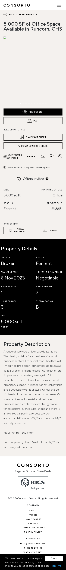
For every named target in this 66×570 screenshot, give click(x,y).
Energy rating (44, 301)
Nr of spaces (8, 286)
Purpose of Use (52, 189)
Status (8, 203)
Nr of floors (9, 301)
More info (56, 565)
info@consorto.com (33, 544)
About (33, 510)
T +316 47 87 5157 (33, 548)
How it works (33, 519)
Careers (33, 523)
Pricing (33, 515)
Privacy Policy (33, 532)
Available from (10, 272)
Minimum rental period (49, 272)
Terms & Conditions (33, 527)
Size (6, 189)
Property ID (54, 203)
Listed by (6, 257)
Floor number (44, 286)
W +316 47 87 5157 (33, 552)
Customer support (14, 156)
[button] (12, 72)
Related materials (14, 130)
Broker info (11, 224)
